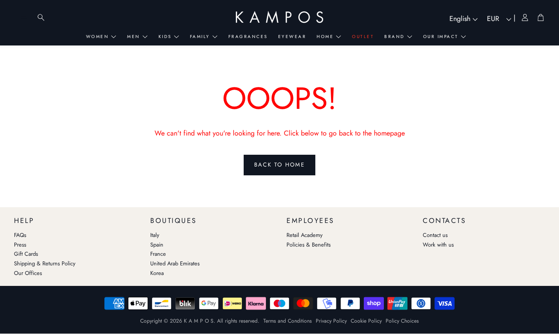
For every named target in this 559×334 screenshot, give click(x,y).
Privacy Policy (331, 321)
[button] (75, 219)
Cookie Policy (366, 321)
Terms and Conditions (287, 321)
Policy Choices (402, 321)
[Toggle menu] (23, 17)
